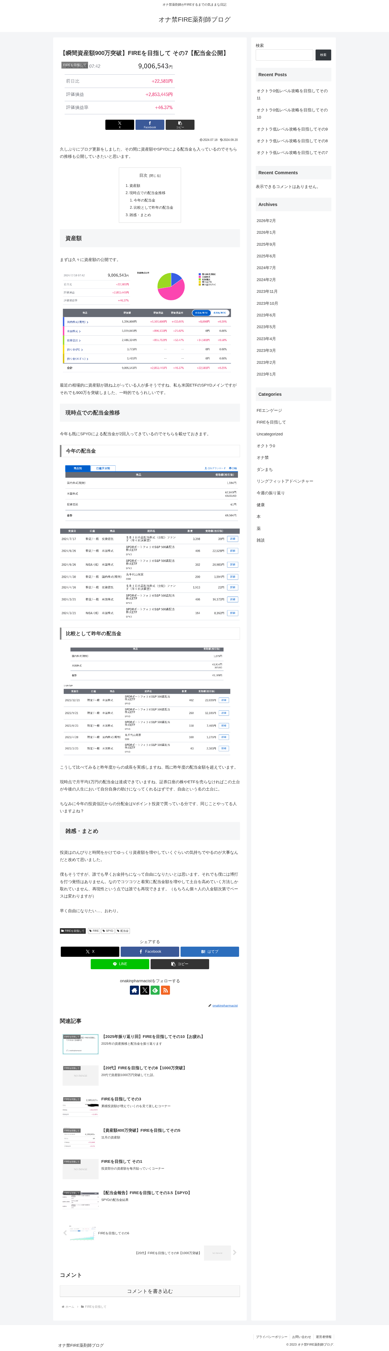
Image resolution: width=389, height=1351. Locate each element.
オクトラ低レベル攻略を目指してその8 (292, 141)
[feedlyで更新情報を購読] (155, 990)
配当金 (124, 930)
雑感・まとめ (140, 215)
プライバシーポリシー (271, 1337)
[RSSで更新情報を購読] (165, 990)
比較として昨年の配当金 (153, 207)
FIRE (96, 930)
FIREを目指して (74, 930)
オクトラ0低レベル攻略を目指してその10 (292, 113)
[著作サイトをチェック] (134, 990)
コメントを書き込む (150, 1291)
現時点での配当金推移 (147, 193)
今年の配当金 (144, 200)
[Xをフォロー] (144, 990)
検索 (260, 45)
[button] (180, 125)
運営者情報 (324, 1337)
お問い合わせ (301, 1337)
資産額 (134, 185)
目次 (143, 175)
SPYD (109, 930)
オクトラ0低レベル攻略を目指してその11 (292, 94)
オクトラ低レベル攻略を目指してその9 (292, 129)
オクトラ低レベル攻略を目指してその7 (292, 152)
